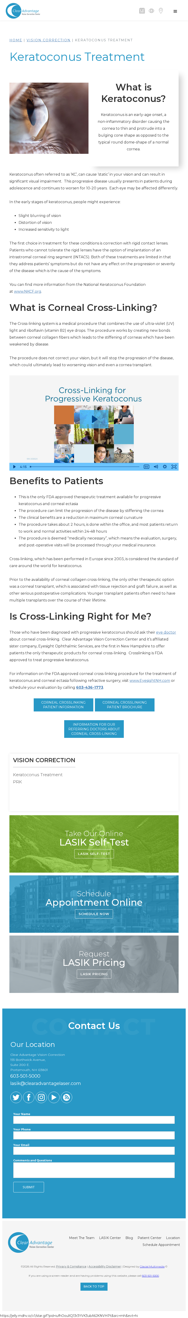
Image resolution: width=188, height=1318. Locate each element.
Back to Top (94, 1286)
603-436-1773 (89, 687)
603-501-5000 (150, 1275)
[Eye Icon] (151, 11)
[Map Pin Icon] (161, 11)
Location (173, 1238)
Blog (129, 1238)
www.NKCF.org (27, 291)
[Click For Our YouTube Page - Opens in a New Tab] (54, 1097)
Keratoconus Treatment (38, 774)
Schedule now (94, 914)
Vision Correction (49, 40)
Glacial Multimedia (152, 1266)
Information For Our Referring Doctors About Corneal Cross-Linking (94, 729)
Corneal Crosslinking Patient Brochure (124, 704)
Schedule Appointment (161, 1245)
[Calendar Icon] (142, 11)
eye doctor (166, 632)
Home (15, 40)
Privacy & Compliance (71, 1266)
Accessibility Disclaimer (104, 1266)
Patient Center (149, 1238)
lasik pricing (94, 974)
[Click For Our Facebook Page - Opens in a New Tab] (28, 1097)
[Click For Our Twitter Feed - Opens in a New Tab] (16, 1097)
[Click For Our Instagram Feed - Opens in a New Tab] (41, 1097)
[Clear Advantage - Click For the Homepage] (23, 10)
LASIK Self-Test (94, 854)
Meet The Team (81, 1238)
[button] (175, 11)
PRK (17, 781)
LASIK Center (110, 1238)
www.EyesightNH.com (150, 680)
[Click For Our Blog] (66, 1097)
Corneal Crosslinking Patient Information (63, 704)
